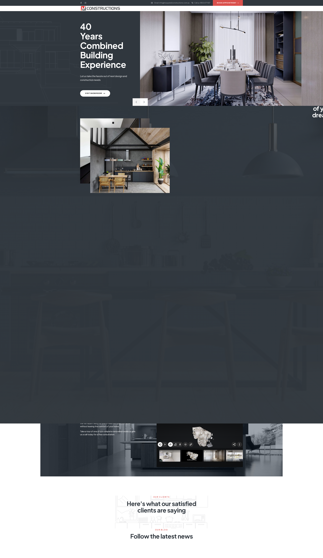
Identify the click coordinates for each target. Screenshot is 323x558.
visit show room (93, 93)
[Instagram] (85, 3)
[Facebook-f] (81, 3)
